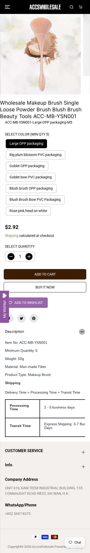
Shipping (11, 236)
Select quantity (19, 246)
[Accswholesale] (45, 6)
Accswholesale (43, 547)
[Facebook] (9, 318)
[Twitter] (21, 318)
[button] (8, 7)
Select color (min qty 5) (27, 134)
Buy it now (45, 287)
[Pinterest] (34, 318)
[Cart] (80, 6)
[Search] (71, 6)
